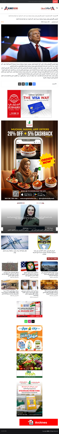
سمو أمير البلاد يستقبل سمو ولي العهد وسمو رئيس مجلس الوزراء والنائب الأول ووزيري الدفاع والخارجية (30, 293)
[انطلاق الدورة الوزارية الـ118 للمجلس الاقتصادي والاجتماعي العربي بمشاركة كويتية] (49, 285)
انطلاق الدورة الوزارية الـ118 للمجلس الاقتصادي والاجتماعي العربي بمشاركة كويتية (50, 292)
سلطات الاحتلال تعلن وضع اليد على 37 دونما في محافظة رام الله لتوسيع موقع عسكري (10, 274)
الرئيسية (55, 16)
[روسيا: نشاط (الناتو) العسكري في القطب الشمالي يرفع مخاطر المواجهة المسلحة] (49, 266)
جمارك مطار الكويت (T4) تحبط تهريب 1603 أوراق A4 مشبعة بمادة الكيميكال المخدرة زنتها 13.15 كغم (10, 292)
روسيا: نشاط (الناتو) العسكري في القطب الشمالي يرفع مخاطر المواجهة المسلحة (35, 1)
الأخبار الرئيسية (48, 16)
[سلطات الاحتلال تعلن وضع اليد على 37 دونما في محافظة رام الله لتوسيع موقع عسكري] (10, 266)
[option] (29, 218)
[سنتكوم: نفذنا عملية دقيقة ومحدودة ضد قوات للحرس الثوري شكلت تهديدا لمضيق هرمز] (29, 266)
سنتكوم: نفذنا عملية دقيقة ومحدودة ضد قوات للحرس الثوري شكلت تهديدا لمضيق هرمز (30, 274)
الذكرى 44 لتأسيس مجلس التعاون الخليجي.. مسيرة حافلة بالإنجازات (29, 218)
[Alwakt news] (47, 8)
